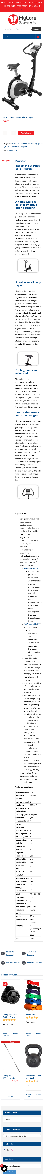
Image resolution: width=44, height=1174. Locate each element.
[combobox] (22, 1135)
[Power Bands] (33, 995)
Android (36, 568)
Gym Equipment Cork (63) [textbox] (21, 1136)
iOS (42, 568)
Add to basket (26, 133)
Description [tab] (5, 160)
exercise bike (12, 150)
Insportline (25, 147)
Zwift (26, 624)
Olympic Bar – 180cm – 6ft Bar (9, 1076)
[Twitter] (8, 1150)
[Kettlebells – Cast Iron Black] (33, 1056)
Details (16, 1033)
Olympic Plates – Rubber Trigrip (10, 1015)
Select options (6, 1034)
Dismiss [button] (22, 9)
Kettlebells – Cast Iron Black (33, 1076)
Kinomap (28, 568)
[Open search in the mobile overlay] (22, 29)
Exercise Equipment (36, 143)
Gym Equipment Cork (11, 147)
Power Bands (31, 1014)
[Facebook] (4, 1150)
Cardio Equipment (19, 143)
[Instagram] (12, 1150)
